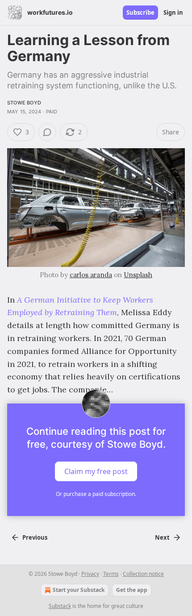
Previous (34, 537)
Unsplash (138, 275)
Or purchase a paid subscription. (96, 494)
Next (162, 537)
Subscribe (140, 12)
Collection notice (143, 574)
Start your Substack (78, 590)
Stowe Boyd (24, 103)
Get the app (131, 590)
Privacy (90, 574)
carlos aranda (91, 275)
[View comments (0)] (47, 132)
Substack (60, 606)
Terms (111, 574)
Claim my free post (96, 471)
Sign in (173, 12)
